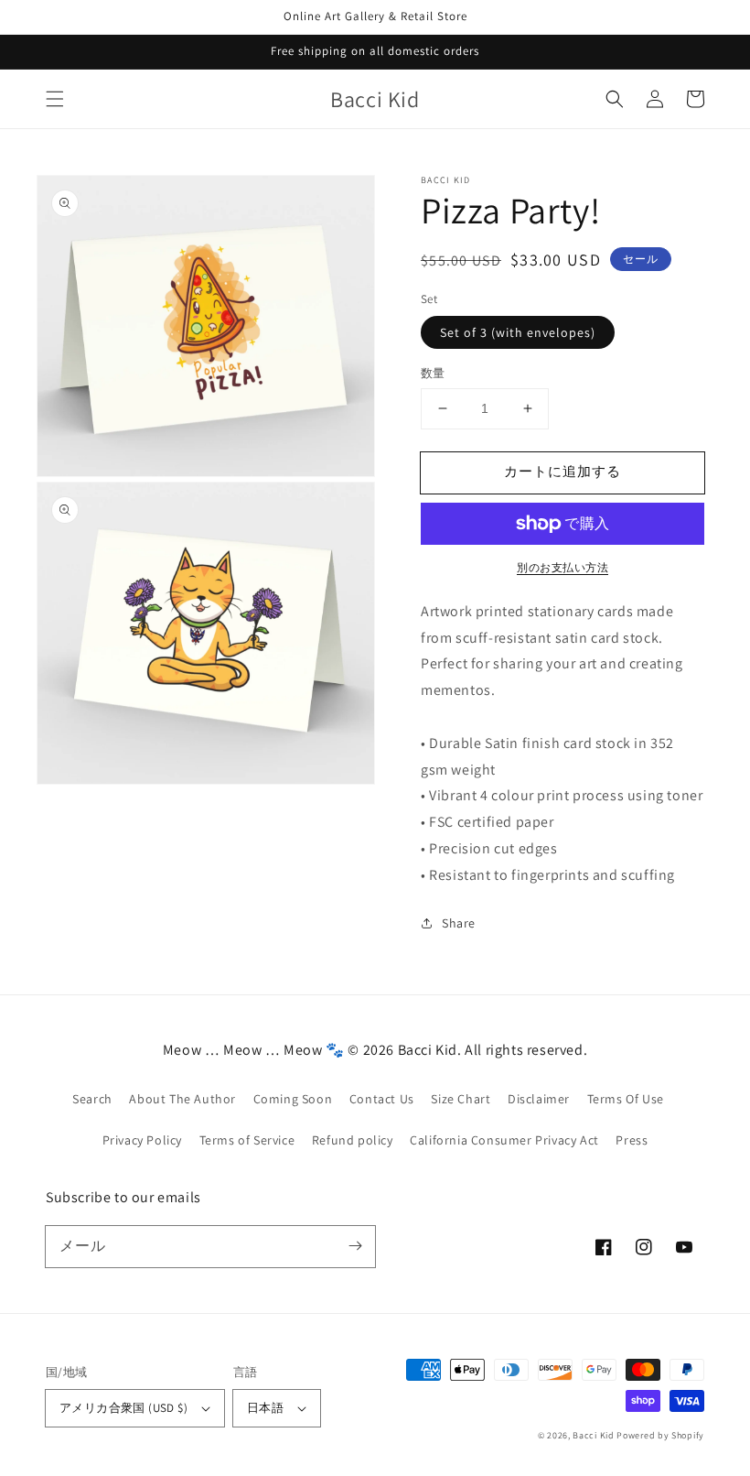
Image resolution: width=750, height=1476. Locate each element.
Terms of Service (247, 1140)
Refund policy (352, 1140)
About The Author (182, 1099)
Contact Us (381, 1099)
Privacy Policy (142, 1140)
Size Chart (460, 1099)
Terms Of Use (625, 1099)
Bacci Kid (593, 1435)
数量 (433, 373)
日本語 (265, 1408)
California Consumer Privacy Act (504, 1140)
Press (632, 1140)
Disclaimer (539, 1099)
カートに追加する (562, 471)
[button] (55, 99)
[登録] (355, 1246)
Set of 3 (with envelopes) (517, 332)
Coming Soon (293, 1099)
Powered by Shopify (660, 1435)
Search (92, 1099)
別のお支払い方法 (562, 567)
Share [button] (459, 923)
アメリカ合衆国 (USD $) (123, 1408)
